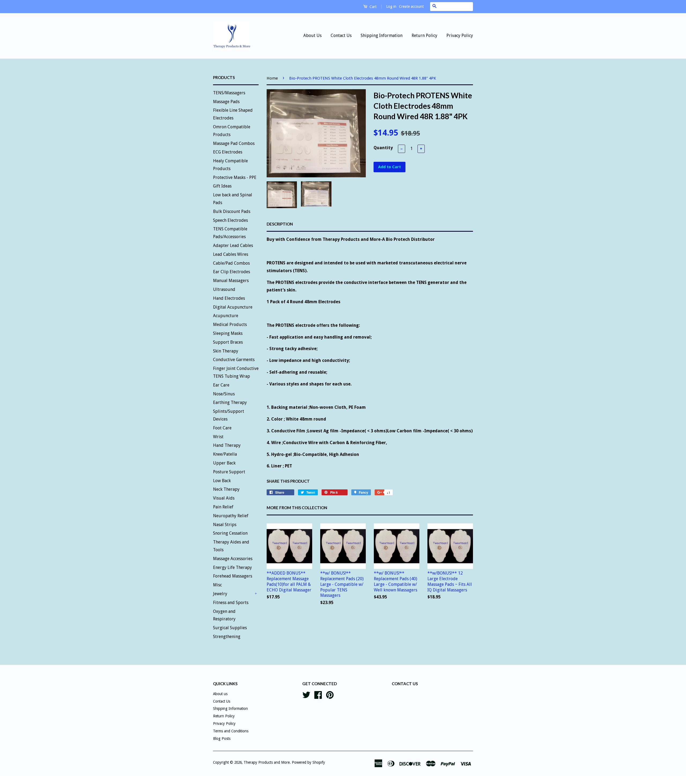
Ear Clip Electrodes (231, 271)
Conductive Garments (234, 359)
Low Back (222, 480)
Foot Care (222, 427)
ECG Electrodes (227, 152)
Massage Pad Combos (234, 143)
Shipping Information (381, 35)
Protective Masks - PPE (234, 177)
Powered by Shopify (308, 762)
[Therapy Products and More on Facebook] (318, 694)
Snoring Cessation (230, 533)
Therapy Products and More (267, 762)
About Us (312, 35)
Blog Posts (221, 738)
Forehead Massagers (232, 576)
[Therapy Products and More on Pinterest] (330, 694)
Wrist (218, 436)
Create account (411, 6)
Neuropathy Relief (230, 515)
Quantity (383, 147)
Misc (217, 584)
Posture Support (229, 471)
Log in (391, 6)
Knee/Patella (225, 454)
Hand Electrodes (229, 298)
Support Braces (228, 342)
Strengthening (226, 636)
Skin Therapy (225, 351)
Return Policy (424, 35)
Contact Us (341, 35)
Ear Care (221, 385)
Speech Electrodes (230, 220)
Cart (372, 7)
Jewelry (220, 593)
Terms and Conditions (230, 731)
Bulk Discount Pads (231, 211)
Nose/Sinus (224, 393)
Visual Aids (223, 498)
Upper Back (224, 463)
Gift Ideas (222, 186)
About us (220, 694)
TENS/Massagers (229, 92)
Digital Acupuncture (232, 307)
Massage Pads (226, 101)
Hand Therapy (227, 445)
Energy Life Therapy (232, 567)
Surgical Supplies (230, 627)
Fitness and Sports (230, 602)
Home (272, 78)
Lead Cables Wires (230, 254)
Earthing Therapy (230, 402)
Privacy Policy (459, 35)
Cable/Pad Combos (231, 263)
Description (280, 224)
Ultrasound (224, 289)
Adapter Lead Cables (233, 245)
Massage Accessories (232, 558)
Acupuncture (225, 315)
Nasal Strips (224, 524)
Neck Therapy (226, 489)
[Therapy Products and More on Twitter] (306, 694)
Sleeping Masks (228, 333)
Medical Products (230, 324)
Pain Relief (223, 506)
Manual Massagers (231, 280)
